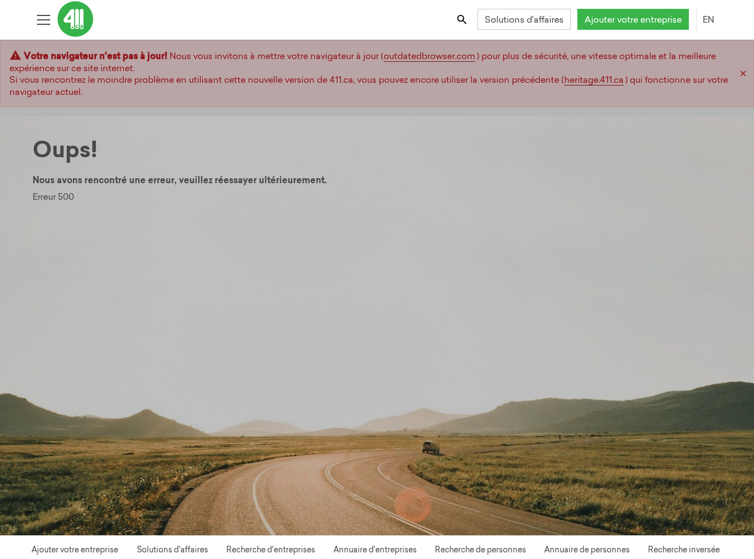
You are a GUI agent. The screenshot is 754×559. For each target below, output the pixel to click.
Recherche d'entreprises (270, 550)
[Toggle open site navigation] (43, 19)
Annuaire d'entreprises (375, 550)
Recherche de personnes (480, 550)
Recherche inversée (684, 550)
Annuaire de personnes (587, 550)
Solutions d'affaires (524, 19)
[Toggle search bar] (462, 19)
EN (708, 19)
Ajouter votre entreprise (633, 19)
